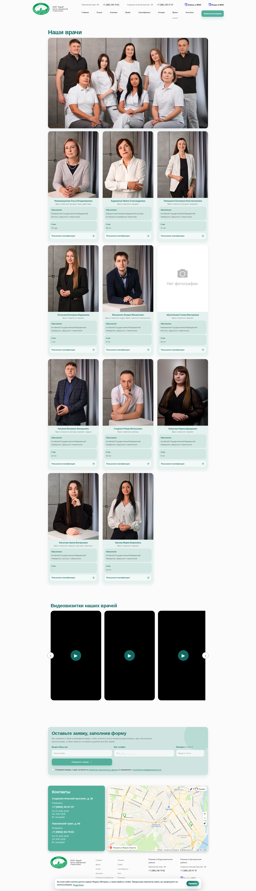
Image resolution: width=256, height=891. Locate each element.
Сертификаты (144, 12)
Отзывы (161, 12)
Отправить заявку (80, 762)
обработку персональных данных (103, 770)
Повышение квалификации (73, 236)
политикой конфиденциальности (147, 770)
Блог (119, 873)
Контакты (190, 12)
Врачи (175, 12)
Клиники (113, 12)
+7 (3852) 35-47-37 (63, 807)
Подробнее (78, 885)
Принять (193, 883)
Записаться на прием (212, 14)
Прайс (128, 12)
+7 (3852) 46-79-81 (63, 832)
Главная (85, 12)
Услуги (99, 12)
